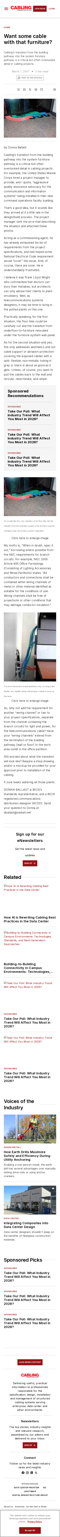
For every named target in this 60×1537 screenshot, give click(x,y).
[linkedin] (24, 89)
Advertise (20, 1506)
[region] (30, 1523)
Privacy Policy (35, 1521)
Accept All (30, 1530)
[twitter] (30, 89)
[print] (54, 89)
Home (7, 27)
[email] (41, 89)
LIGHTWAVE (30, 1491)
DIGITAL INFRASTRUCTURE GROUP (30, 1495)
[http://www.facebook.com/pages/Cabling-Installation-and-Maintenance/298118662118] (23, 1472)
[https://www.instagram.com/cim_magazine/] (27, 1472)
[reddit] (35, 89)
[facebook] (18, 89)
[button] (6, 8)
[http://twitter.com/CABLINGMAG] (36, 1472)
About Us (8, 1506)
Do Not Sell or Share (37, 1506)
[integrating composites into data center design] (30, 1200)
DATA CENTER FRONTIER (26, 1487)
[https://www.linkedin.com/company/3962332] (31, 1472)
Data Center (11, 1218)
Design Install (12, 1147)
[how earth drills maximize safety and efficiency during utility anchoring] (30, 1129)
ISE (44, 1487)
